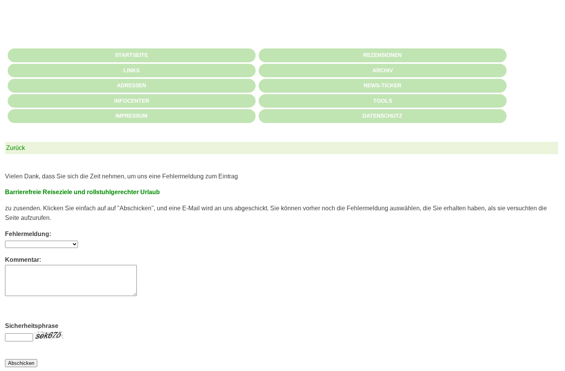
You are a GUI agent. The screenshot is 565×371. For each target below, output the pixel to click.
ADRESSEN (131, 85)
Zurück (15, 148)
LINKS (131, 70)
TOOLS (382, 101)
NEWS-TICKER (382, 85)
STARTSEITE (131, 55)
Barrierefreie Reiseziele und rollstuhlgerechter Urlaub (82, 192)
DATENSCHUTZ (382, 116)
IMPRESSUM (131, 116)
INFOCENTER (131, 101)
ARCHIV (382, 70)
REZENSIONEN (382, 55)
